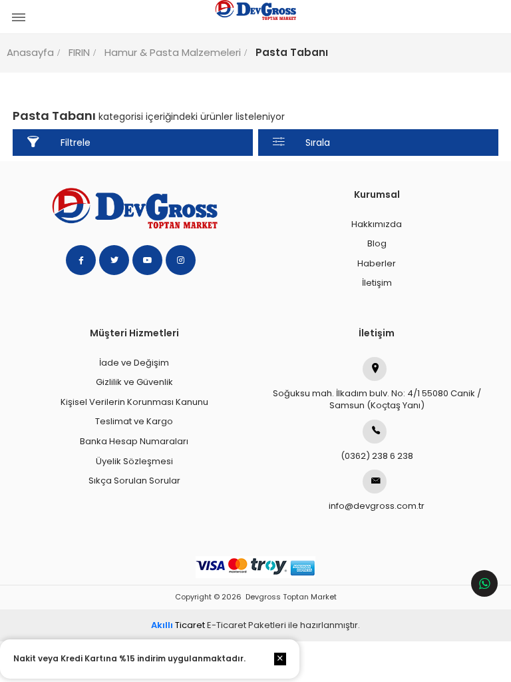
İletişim (377, 282)
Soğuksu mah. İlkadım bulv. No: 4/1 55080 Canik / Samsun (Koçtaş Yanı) (377, 399)
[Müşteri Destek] (484, 583)
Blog (377, 243)
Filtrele (75, 142)
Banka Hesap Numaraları (134, 441)
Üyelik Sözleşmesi (134, 461)
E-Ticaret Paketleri (246, 625)
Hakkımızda (376, 224)
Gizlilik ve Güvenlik (134, 382)
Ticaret (178, 625)
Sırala (317, 142)
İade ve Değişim (134, 362)
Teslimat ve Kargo (134, 421)
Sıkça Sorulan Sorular (134, 480)
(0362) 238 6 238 (377, 456)
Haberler (376, 263)
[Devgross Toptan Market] (255, 16)
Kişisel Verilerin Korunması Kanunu (134, 402)
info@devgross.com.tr (377, 506)
